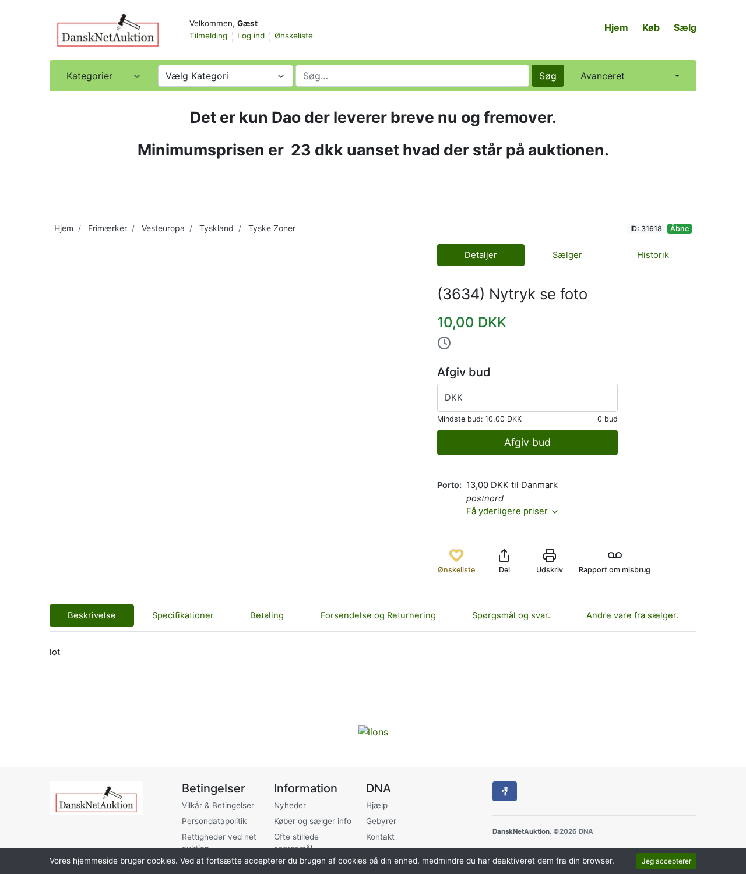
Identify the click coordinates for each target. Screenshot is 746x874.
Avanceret (602, 76)
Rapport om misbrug (614, 569)
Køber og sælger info (312, 821)
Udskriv (549, 569)
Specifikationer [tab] (183, 615)
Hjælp (377, 805)
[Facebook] (504, 791)
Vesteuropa (163, 228)
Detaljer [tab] (481, 255)
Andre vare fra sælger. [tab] (632, 615)
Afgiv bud (527, 442)
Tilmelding (208, 35)
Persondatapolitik (214, 821)
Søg (548, 76)
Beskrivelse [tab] (92, 615)
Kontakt (380, 836)
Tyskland (216, 228)
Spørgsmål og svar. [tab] (511, 615)
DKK (454, 397)
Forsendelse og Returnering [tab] (378, 615)
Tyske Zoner (271, 228)
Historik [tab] (653, 255)
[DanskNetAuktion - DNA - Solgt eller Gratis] (108, 29)
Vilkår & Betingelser (218, 805)
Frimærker (107, 228)
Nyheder (290, 805)
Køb (651, 27)
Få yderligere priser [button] (508, 511)
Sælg (685, 27)
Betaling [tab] (267, 615)
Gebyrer (381, 821)
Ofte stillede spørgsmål (296, 842)
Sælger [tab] (567, 255)
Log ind (251, 35)
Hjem (616, 27)
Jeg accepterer (666, 861)
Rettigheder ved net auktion (219, 842)
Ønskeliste (294, 35)
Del (504, 569)
